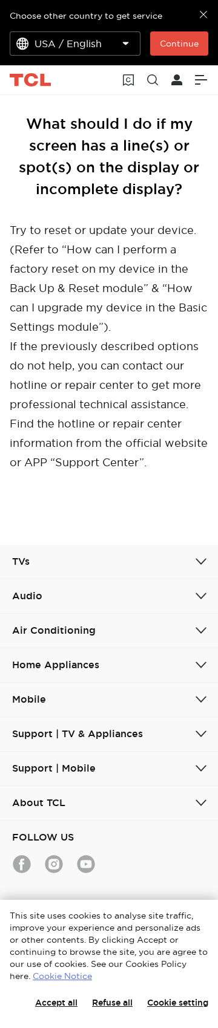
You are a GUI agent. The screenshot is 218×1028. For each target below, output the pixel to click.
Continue (179, 43)
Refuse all (112, 1002)
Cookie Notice (62, 976)
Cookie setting (177, 1002)
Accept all (56, 1002)
